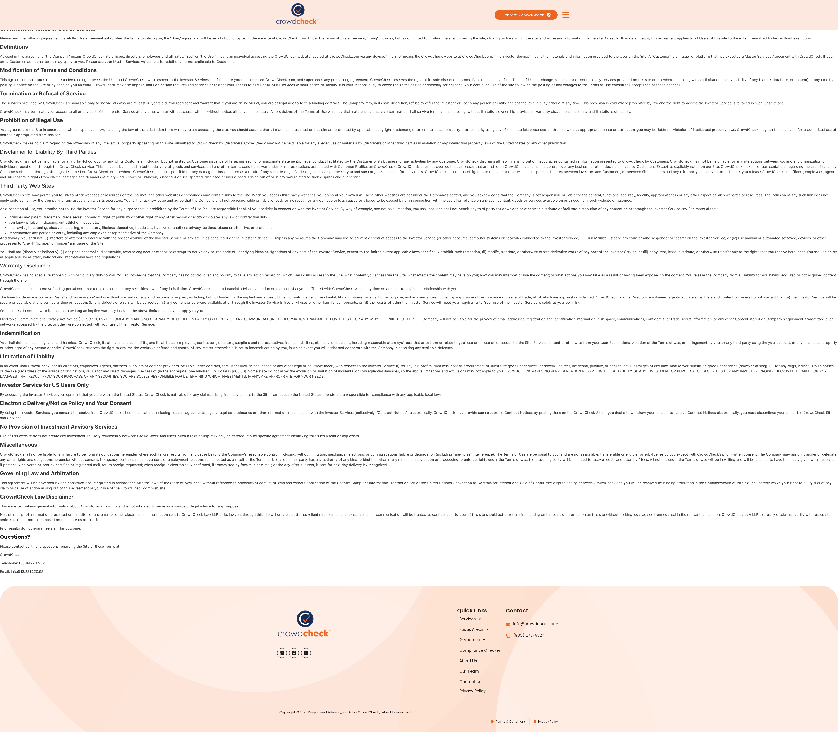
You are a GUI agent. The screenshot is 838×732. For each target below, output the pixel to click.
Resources (469, 640)
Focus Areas (471, 629)
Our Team (469, 671)
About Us (468, 660)
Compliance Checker (479, 650)
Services (467, 619)
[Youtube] (306, 653)
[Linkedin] (282, 653)
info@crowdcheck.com (535, 623)
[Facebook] (294, 653)
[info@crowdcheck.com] (508, 624)
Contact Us (470, 681)
